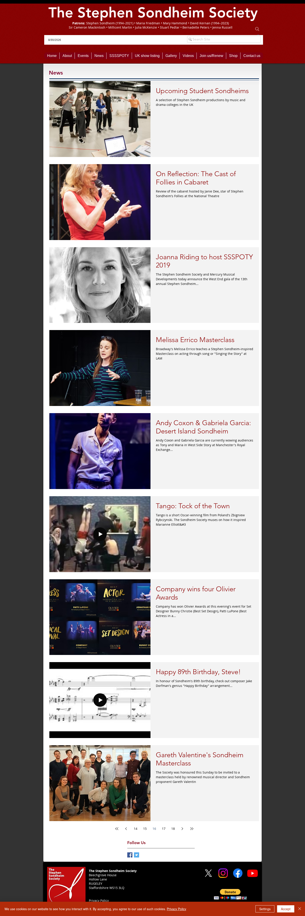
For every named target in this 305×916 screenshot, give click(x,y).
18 (173, 828)
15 (145, 828)
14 (135, 828)
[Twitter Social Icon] (136, 854)
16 (154, 828)
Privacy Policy (176, 909)
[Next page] (182, 829)
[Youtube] (252, 873)
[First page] (117, 829)
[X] (208, 873)
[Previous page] (126, 829)
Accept (285, 909)
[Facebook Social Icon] (129, 854)
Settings (265, 909)
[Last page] (192, 829)
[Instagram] (223, 873)
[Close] (299, 908)
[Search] (257, 29)
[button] (230, 894)
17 (163, 828)
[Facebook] (238, 873)
